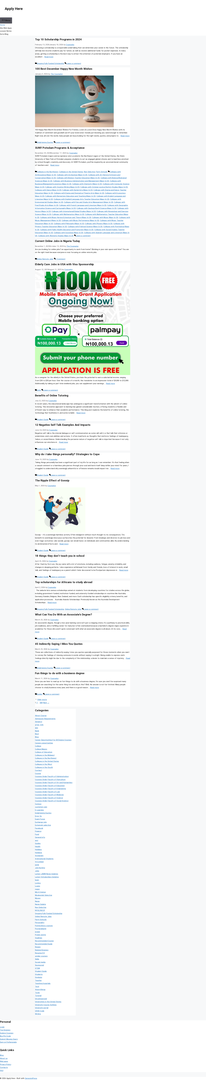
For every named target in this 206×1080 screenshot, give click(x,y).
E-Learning (39, 810)
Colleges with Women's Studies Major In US (55, 236)
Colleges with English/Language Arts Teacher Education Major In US (81, 199)
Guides (39, 694)
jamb (37, 865)
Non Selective (89, 172)
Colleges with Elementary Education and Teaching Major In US (70, 196)
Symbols (38, 977)
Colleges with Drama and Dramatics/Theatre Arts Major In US (79, 193)
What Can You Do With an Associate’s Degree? (63, 614)
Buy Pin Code (5, 1036)
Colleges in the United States (71, 172)
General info (40, 837)
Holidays (38, 853)
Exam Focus (40, 819)
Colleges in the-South (44, 767)
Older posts (42, 700)
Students (39, 974)
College (38, 746)
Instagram (39, 856)
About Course (40, 716)
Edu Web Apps (6, 28)
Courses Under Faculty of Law (47, 792)
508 (41, 703)
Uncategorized (41, 999)
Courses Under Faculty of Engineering (50, 789)
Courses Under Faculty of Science (49, 798)
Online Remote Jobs (45, 259)
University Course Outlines (46, 1005)
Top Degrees (5, 1030)
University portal (41, 1008)
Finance (38, 831)
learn (37, 880)
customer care (41, 807)
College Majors (41, 749)
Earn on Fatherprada (8, 1042)
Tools (37, 993)
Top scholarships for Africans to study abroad (63, 582)
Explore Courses (6, 1033)
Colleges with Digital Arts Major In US (77, 190)
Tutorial (38, 996)
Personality (39, 922)
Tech (37, 986)
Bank (37, 731)
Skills (37, 959)
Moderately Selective (43, 895)
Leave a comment (73, 63)
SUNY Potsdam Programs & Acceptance (60, 147)
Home (2, 25)
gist (36, 840)
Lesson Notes (6, 31)
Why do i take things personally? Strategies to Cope (67, 454)
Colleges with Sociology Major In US (68, 233)
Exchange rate (41, 822)
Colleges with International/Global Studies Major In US (74, 211)
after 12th (39, 725)
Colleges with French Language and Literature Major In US (82, 205)
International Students (44, 859)
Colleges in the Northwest (47, 172)
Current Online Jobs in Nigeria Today (57, 241)
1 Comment (60, 259)
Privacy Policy (5, 1064)
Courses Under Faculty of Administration (52, 776)
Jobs (39, 390)
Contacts (4, 1067)
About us (4, 1058)
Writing (38, 1014)
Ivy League (39, 862)
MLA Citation (40, 892)
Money (37, 898)
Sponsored (39, 965)
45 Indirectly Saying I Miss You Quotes (59, 643)
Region (38, 947)
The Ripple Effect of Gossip (52, 480)
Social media (40, 962)
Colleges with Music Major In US (105, 217)
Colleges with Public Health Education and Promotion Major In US (66, 230)
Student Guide (42, 419)
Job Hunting (40, 868)
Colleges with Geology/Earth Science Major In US (96, 208)
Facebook (39, 828)
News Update (40, 904)
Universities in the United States (48, 1002)
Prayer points (40, 935)
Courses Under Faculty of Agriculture (50, 779)
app (36, 728)
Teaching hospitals (43, 983)
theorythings (40, 989)
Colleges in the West (43, 764)
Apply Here (14, 9)
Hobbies (38, 849)
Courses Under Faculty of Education (50, 786)
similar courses (41, 956)
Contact (38, 770)
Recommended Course (44, 941)
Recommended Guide (43, 944)
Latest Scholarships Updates (47, 877)
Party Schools (101, 172)
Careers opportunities (44, 743)
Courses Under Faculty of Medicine (49, 795)
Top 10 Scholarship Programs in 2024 (58, 39)
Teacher (38, 980)
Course (38, 773)
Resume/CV (40, 953)
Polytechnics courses (44, 926)
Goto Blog (4, 34)
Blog (37, 737)
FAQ (1, 1070)
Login (2, 1027)
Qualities (38, 938)
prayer (37, 932)
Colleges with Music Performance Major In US (80, 220)
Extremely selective (43, 825)
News (37, 901)
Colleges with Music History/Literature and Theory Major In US (65, 217)
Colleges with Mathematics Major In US (68, 214)
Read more (48, 57)
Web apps (4, 1061)
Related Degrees (41, 950)
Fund (37, 834)
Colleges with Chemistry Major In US (87, 184)
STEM (37, 968)
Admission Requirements (45, 719)
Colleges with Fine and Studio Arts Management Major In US (88, 202)
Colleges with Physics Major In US (98, 223)
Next (46, 703)
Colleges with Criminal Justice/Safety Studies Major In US (104, 187)
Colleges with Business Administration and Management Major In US (81, 181)
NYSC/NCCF (40, 910)
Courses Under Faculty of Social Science (51, 801)
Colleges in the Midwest (45, 755)
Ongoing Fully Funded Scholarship (50, 63)
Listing (38, 883)
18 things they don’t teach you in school (60, 555)
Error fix (38, 816)
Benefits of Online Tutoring (51, 395)
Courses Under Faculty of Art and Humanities (53, 782)
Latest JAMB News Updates (46, 874)
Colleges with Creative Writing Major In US (62, 187)
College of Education (43, 752)
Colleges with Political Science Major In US (85, 226)
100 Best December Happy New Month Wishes (63, 68)
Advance (38, 722)
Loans (37, 886)
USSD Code (39, 1011)
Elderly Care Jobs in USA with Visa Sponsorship (64, 264)
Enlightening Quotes (45, 142)
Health (37, 846)
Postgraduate (40, 929)
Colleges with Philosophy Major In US (69, 223)
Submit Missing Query (9, 1039)
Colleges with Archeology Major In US (72, 175)
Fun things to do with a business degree (59, 673)
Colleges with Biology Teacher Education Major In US (78, 178)
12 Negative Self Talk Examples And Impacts (62, 424)
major (37, 889)
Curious (38, 804)
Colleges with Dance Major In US (48, 190)
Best (37, 734)
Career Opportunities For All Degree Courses (53, 740)
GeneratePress (31, 1078)
